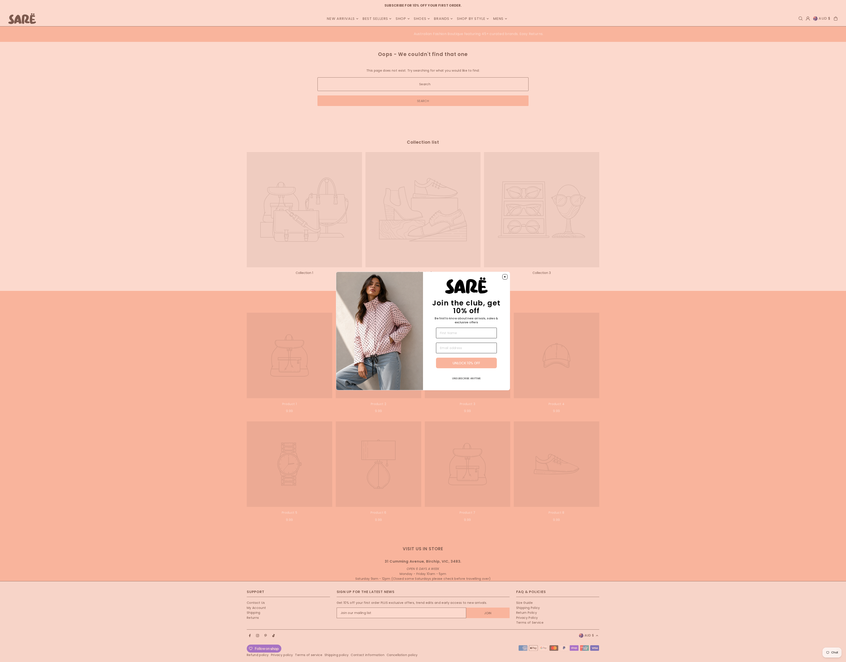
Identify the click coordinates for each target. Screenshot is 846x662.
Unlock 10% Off (466, 363)
